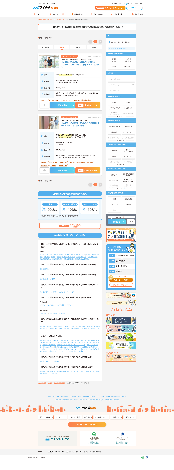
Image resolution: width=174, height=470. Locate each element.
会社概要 (50, 452)
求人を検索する (99, 14)
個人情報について (101, 417)
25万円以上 (60, 305)
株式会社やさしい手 (61, 347)
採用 (77, 452)
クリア (131, 221)
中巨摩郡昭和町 (57, 259)
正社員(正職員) (44, 269)
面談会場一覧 (78, 14)
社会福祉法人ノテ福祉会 (75, 351)
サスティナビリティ (68, 452)
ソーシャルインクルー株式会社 (64, 343)
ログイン (134, 8)
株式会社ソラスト (48, 347)
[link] (45, 47)
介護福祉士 (43, 371)
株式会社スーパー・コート (58, 351)
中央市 (59, 257)
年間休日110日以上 (70, 326)
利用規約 (87, 417)
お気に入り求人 (119, 14)
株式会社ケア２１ (75, 347)
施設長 (124, 396)
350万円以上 (63, 313)
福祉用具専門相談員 (96, 400)
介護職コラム (115, 417)
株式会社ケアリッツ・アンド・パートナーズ (71, 345)
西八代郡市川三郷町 (118, 48)
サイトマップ (60, 417)
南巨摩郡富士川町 (45, 259)
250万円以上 (44, 313)
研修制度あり (81, 326)
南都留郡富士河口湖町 (82, 259)
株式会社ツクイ (66, 340)
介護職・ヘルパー (45, 361)
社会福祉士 (51, 371)
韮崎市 (73, 254)
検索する (116, 222)
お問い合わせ (129, 417)
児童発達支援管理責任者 (63, 400)
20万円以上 (52, 305)
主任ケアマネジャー (97, 396)
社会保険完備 (76, 328)
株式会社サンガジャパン (50, 349)
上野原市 (47, 257)
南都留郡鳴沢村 (69, 259)
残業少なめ (53, 328)
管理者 (116, 400)
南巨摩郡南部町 (92, 257)
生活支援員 (108, 400)
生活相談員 (55, 361)
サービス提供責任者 (113, 396)
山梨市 (61, 254)
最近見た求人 (139, 14)
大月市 (67, 254)
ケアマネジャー (83, 396)
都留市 (56, 254)
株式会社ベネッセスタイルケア (49, 340)
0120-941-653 (60, 439)
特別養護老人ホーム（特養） (49, 292)
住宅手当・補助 (52, 326)
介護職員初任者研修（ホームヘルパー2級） (70, 371)
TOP (38, 14)
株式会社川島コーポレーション (69, 349)
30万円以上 (69, 305)
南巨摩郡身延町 (81, 257)
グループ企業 (84, 452)
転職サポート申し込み (87, 424)
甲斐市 (94, 254)
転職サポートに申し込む (109, 8)
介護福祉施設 (44, 279)
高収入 (60, 326)
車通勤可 (42, 326)
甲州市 (53, 257)
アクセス (57, 452)
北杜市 (88, 254)
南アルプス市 (80, 254)
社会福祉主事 (90, 371)
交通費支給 (85, 328)
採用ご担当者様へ (45, 417)
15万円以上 (43, 305)
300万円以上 (53, 313)
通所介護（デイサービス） (67, 292)
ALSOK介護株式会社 (49, 345)
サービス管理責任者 (80, 400)
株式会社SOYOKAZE (81, 343)
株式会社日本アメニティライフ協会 (83, 340)
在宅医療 (52, 279)
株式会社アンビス (86, 349)
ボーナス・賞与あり (64, 328)
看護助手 (73, 396)
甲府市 (42, 254)
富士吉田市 (48, 254)
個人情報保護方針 (95, 452)
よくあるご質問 (74, 417)
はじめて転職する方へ (121, 285)
